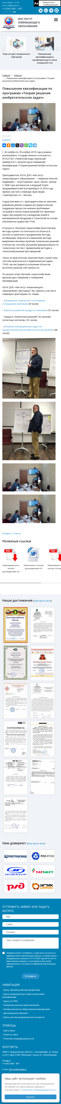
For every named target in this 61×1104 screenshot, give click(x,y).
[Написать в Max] (56, 11)
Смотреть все (42, 600)
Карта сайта (9, 1030)
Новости (18, 75)
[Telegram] (35, 145)
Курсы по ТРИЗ (10, 1001)
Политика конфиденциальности (18, 1038)
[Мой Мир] (13, 145)
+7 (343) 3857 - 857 (12, 8)
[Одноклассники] (8, 145)
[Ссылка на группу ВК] (41, 11)
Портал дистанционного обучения (16, 55)
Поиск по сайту (10, 1034)
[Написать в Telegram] (51, 11)
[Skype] (30, 145)
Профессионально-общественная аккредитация (26, 1009)
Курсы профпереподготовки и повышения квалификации (23, 995)
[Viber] (22, 145)
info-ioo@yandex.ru (11, 5)
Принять (30, 1096)
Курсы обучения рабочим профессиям (21, 990)
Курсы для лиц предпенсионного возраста (24, 1017)
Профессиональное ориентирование (21, 1005)
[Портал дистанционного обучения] (16, 44)
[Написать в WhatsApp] (46, 11)
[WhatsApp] (26, 145)
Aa (36, 3)
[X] (17, 145)
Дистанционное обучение (15, 1013)
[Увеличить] (15, 624)
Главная (6, 75)
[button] (3, 49)
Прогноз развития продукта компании (25, 310)
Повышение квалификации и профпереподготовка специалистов (44, 58)
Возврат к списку (11, 533)
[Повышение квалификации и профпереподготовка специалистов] (44, 44)
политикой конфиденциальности (38, 1089)
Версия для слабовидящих (50, 3)
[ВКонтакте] (4, 145)
